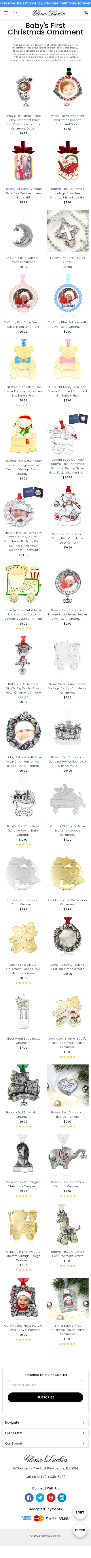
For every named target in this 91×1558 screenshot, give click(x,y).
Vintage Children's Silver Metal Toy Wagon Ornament (67, 830)
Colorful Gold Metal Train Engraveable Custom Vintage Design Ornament (23, 614)
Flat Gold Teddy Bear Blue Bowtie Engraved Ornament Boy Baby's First (23, 391)
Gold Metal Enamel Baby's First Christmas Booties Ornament (67, 1043)
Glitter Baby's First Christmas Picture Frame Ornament (68, 1330)
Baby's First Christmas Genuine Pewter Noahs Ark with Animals (68, 761)
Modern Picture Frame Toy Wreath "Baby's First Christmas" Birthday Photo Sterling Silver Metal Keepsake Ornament (23, 541)
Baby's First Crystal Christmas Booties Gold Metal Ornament (23, 969)
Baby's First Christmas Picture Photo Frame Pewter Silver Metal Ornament (67, 614)
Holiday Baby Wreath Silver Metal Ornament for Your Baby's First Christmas (23, 761)
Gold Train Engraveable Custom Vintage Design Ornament (23, 1256)
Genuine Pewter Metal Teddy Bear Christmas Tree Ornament (67, 538)
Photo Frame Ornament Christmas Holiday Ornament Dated (67, 120)
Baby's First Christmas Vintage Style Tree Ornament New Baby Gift (67, 193)
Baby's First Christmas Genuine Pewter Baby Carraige (23, 830)
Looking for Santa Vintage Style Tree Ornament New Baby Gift (23, 193)
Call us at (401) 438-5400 (46, 1477)
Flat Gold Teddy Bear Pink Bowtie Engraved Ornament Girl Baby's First (67, 391)
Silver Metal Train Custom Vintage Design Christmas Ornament (67, 688)
